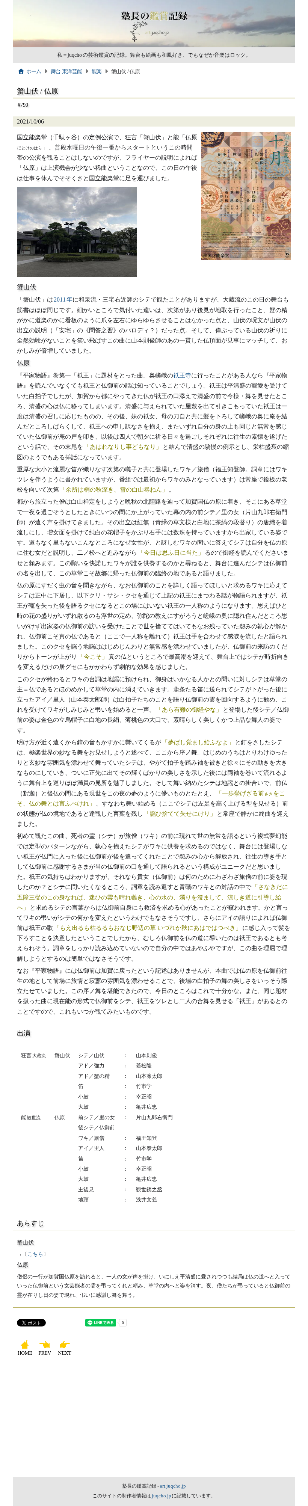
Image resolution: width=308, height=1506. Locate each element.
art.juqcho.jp (173, 1486)
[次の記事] (65, 1355)
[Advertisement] (154, 1420)
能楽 (97, 71)
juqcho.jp (162, 1495)
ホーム (33, 71)
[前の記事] (46, 1355)
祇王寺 (182, 375)
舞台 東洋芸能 (66, 71)
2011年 (63, 299)
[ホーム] (26, 1355)
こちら (35, 1254)
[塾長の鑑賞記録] (154, 45)
